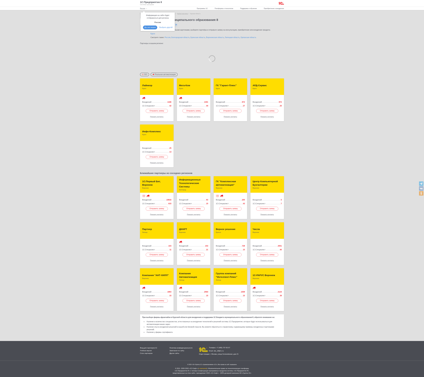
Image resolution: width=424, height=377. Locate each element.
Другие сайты (174, 353)
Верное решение (225, 229)
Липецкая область (232, 37)
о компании (202, 368)
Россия (167, 37)
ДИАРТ (183, 229)
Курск (152, 34)
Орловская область (248, 37)
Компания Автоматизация (188, 275)
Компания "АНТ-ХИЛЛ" (155, 275)
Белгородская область (180, 37)
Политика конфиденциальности (180, 348)
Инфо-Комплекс (151, 131)
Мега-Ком (184, 85)
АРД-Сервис (260, 85)
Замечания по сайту (176, 350)
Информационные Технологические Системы (190, 183)
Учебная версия (146, 350)
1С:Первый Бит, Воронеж (151, 183)
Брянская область (197, 37)
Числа (256, 229)
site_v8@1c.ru (219, 351)
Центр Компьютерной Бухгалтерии (265, 183)
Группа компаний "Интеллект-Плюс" (226, 275)
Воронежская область (215, 37)
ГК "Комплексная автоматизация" (226, 183)
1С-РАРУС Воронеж (264, 275)
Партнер (147, 229)
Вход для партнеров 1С (148, 348)
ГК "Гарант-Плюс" (226, 85)
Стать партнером (146, 353)
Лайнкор (147, 85)
